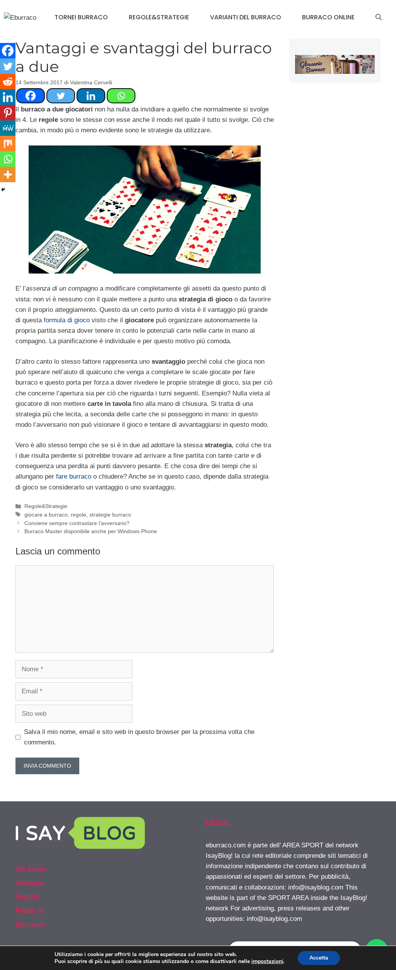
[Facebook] (30, 95)
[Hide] (3, 189)
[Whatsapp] (121, 95)
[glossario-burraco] (335, 71)
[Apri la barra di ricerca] (378, 17)
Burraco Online (328, 17)
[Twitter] (60, 95)
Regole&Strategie (159, 17)
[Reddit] (7, 81)
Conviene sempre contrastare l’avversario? (77, 523)
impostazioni (267, 961)
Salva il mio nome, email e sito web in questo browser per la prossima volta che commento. (139, 737)
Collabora (29, 883)
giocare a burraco (46, 515)
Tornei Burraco (81, 17)
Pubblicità (29, 910)
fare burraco (73, 476)
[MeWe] (7, 128)
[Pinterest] (7, 112)
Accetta (318, 957)
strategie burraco (110, 515)
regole (78, 515)
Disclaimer (30, 924)
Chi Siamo (30, 869)
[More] (7, 174)
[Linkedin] (91, 95)
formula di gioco (67, 320)
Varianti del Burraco (245, 17)
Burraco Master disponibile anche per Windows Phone (90, 531)
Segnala (27, 896)
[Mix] (7, 143)
